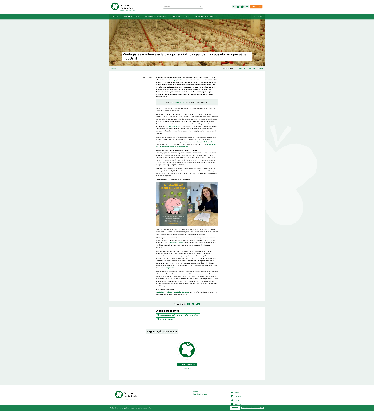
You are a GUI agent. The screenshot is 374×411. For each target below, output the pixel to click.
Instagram (238, 404)
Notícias (113, 68)
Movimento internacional (155, 16)
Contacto (195, 391)
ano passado (169, 268)
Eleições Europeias (131, 16)
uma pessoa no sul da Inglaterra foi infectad (197, 142)
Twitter (237, 400)
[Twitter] (233, 7)
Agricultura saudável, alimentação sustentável (179, 315)
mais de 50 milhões (174, 126)
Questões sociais (166, 319)
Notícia (115, 16)
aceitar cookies (179, 102)
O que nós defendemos (205, 16)
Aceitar (235, 408)
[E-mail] (198, 304)
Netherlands (187, 366)
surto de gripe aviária (176, 80)
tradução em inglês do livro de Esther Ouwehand (173, 292)
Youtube (237, 392)
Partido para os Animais (181, 16)
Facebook (238, 396)
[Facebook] (238, 7)
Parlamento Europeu (176, 242)
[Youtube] (247, 7)
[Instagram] (242, 7)
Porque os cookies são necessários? (252, 408)
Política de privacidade (199, 394)
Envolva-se (256, 6)
